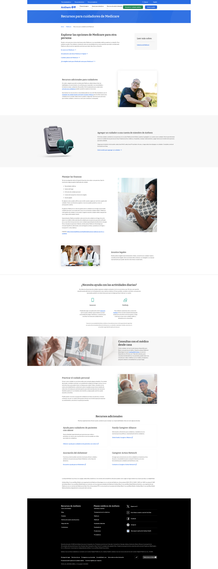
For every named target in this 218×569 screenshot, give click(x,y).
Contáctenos (64, 527)
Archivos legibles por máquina (93, 560)
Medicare (68, 26)
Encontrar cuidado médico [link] (133, 7)
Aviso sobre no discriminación (116, 557)
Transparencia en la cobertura (102, 512)
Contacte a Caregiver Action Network (123, 464)
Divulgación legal (65, 557)
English (155, 2)
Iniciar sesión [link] (151, 7)
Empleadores (97, 527)
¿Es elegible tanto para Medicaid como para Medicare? (77, 61)
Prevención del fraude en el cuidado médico (72, 560)
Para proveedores (92, 2)
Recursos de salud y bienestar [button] (114, 6)
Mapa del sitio (65, 523)
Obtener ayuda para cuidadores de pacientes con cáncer (80, 444)
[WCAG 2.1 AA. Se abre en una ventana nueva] (136, 557)
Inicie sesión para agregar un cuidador (108, 150)
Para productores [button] (79, 2)
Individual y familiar (99, 508)
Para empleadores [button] (66, 2)
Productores (97, 531)
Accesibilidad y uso (101, 557)
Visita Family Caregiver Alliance (121, 437)
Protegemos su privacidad (88, 557)
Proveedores (97, 534)
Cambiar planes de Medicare (69, 57)
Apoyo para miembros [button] (98, 6)
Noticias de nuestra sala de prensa (70, 519)
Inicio (62, 26)
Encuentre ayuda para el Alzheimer (73, 464)
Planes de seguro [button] (84, 6)
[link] (68, 7)
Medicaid (96, 519)
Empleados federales (99, 523)
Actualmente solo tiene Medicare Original (73, 53)
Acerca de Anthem (66, 508)
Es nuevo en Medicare (68, 50)
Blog (62, 512)
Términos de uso (75, 557)
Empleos (63, 516)
